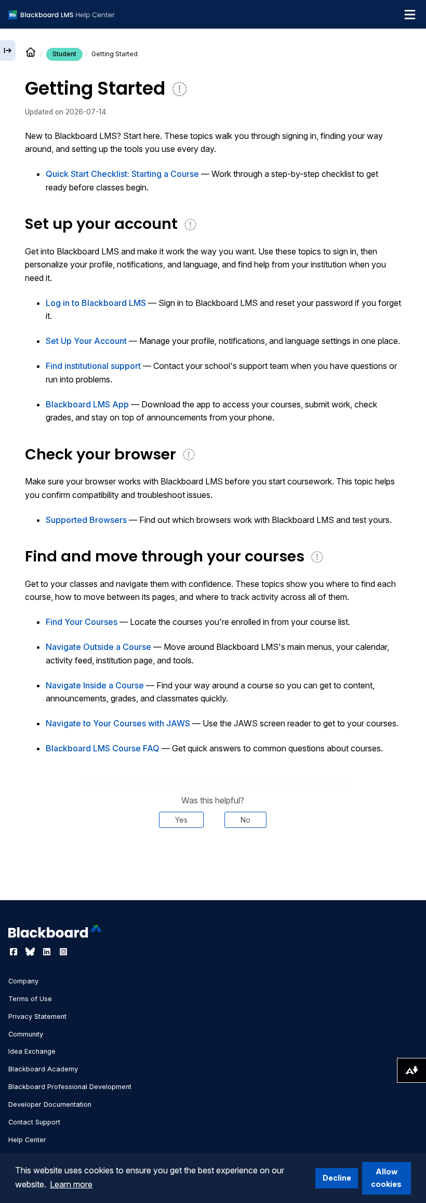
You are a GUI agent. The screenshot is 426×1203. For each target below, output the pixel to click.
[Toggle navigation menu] (410, 14)
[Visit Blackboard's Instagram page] (63, 951)
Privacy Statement (37, 1016)
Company (23, 981)
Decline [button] (337, 1177)
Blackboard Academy (43, 1069)
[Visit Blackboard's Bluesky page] (31, 951)
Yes (181, 819)
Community (25, 1034)
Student (64, 54)
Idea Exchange (32, 1051)
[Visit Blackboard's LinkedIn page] (48, 951)
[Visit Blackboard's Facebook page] (14, 951)
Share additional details (213, 859)
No (245, 819)
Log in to (96, 303)
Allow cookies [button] (386, 1177)
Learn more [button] (71, 1184)
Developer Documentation (49, 1104)
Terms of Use (30, 999)
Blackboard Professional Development (69, 1087)
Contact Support (34, 1122)
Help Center (27, 1140)
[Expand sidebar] (8, 50)
